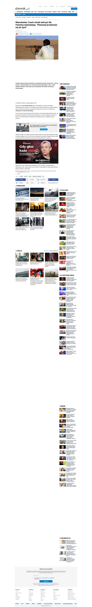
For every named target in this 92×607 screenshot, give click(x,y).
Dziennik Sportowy (44, 17)
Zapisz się (46, 581)
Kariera (33, 603)
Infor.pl (17, 591)
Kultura (42, 600)
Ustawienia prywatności (67, 603)
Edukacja (42, 594)
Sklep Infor (17, 599)
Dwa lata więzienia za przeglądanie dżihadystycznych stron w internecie (22, 199)
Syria (30, 176)
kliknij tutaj (52, 585)
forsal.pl (45, 6)
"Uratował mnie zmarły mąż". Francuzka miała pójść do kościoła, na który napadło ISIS (51, 213)
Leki (54, 594)
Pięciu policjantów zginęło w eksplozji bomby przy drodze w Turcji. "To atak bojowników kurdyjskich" (36, 214)
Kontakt (17, 603)
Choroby (54, 596)
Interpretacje (18, 598)
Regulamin (39, 603)
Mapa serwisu (57, 603)
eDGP (16, 594)
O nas (22, 603)
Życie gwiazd (43, 596)
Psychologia (55, 598)
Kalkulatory (70, 589)
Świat (24, 14)
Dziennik (16, 19)
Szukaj (74, 8)
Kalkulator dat (70, 591)
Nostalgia (24, 17)
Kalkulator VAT (70, 595)
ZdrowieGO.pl (62, 6)
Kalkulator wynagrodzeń (72, 599)
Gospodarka (31, 594)
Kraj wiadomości (54, 250)
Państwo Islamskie (37, 176)
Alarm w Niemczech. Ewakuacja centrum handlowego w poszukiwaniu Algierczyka (22, 228)
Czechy (25, 176)
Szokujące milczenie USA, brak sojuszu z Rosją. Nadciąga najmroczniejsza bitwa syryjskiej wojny (51, 199)
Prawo (54, 591)
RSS (76, 603)
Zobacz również (44, 129)
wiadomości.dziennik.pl (23, 19)
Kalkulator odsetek (71, 596)
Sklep (75, 6)
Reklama (27, 603)
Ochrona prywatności (48, 603)
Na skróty (17, 589)
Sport (30, 596)
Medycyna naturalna (56, 595)
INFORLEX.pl (52, 6)
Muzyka (42, 599)
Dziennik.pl (31, 589)
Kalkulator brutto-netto (71, 598)
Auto (30, 591)
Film (41, 598)
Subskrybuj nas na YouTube (23, 33)
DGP (57, 6)
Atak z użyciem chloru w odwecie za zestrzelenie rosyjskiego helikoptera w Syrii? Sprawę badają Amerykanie (22, 214)
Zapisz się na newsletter (36, 33)
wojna (21, 176)
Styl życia (54, 599)
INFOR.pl (40, 6)
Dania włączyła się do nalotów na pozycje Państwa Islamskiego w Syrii (36, 199)
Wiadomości (18, 14)
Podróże (30, 599)
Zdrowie (30, 598)
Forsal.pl (17, 595)
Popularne (46, 250)
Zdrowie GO (28, 17)
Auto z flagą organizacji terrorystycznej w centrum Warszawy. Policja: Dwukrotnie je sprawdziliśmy (43, 126)
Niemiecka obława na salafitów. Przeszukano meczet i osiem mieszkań (36, 228)
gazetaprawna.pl (70, 6)
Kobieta (42, 591)
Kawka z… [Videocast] (36, 17)
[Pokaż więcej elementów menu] (76, 11)
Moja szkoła (43, 595)
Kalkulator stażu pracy (71, 594)
